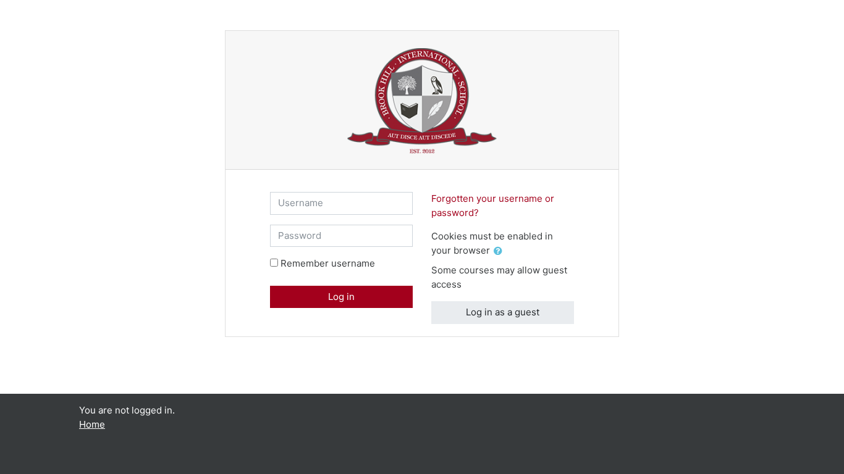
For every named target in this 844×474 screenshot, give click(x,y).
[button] (500, 251)
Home (92, 424)
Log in (341, 296)
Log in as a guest (502, 312)
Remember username (328, 263)
